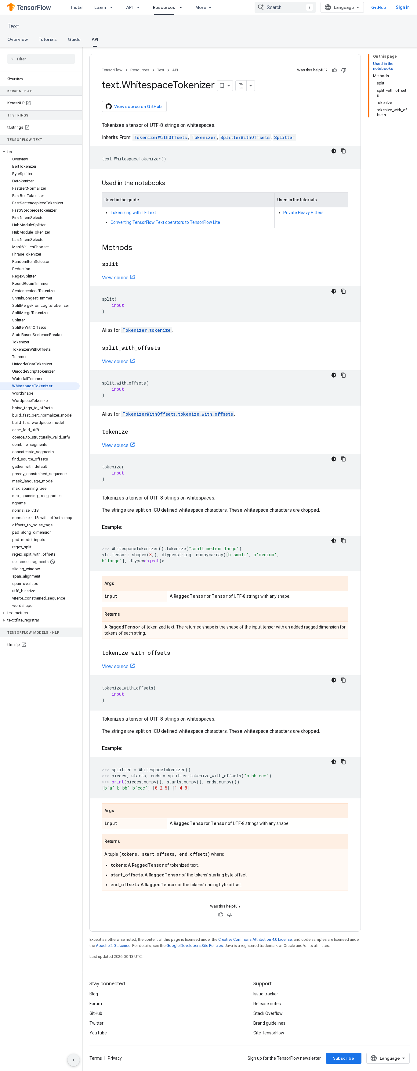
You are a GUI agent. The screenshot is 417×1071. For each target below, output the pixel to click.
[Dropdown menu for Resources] (182, 7)
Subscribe (343, 1058)
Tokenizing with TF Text (133, 212)
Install (77, 7)
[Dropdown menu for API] (140, 7)
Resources (164, 7)
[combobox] (285, 7)
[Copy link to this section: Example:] (128, 527)
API (129, 7)
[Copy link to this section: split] (124, 264)
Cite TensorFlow (268, 1032)
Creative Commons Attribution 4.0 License (255, 939)
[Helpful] (334, 70)
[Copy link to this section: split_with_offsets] (167, 348)
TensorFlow (112, 70)
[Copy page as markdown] (241, 86)
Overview (17, 39)
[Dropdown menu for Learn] (113, 7)
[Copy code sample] (343, 151)
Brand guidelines (269, 1023)
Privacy (115, 1058)
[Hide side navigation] (73, 1060)
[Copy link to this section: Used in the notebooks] (171, 183)
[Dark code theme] (334, 151)
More (200, 7)
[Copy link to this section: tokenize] (134, 432)
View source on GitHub (138, 106)
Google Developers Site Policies (194, 945)
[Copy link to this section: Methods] (138, 248)
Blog (93, 993)
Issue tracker (265, 993)
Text (13, 26)
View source (115, 278)
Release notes (267, 1003)
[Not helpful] (343, 70)
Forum (95, 1003)
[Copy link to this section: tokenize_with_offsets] (176, 653)
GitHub (378, 7)
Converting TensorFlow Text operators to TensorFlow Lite (165, 222)
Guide (74, 39)
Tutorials (48, 39)
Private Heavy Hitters (303, 212)
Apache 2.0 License (113, 945)
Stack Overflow (268, 1013)
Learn (100, 7)
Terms (95, 1058)
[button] (40, 152)
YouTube (98, 1032)
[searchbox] (41, 59)
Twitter (96, 1023)
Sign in (403, 7)
